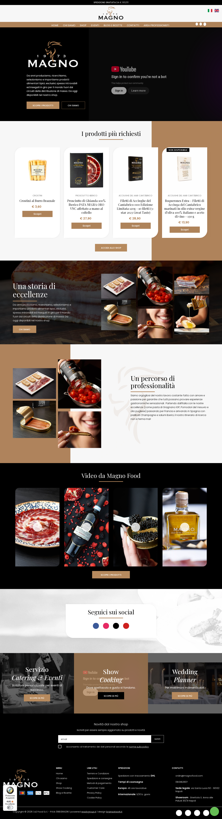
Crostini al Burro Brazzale (37, 201)
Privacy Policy (94, 792)
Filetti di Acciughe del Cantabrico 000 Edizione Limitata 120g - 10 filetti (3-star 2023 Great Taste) (135, 206)
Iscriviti (157, 739)
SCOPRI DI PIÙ (37, 698)
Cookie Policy (94, 797)
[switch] (10, 807)
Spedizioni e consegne (99, 778)
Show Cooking (64, 788)
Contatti (133, 25)
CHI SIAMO (73, 105)
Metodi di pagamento (99, 783)
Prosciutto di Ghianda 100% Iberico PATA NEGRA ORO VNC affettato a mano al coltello (86, 206)
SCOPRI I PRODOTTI (43, 105)
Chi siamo (69, 25)
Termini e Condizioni (98, 773)
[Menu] (15, 787)
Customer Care (96, 788)
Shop (83, 25)
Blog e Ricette (113, 25)
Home (54, 25)
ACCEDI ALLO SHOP (111, 247)
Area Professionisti (156, 25)
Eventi (95, 25)
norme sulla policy (139, 746)
